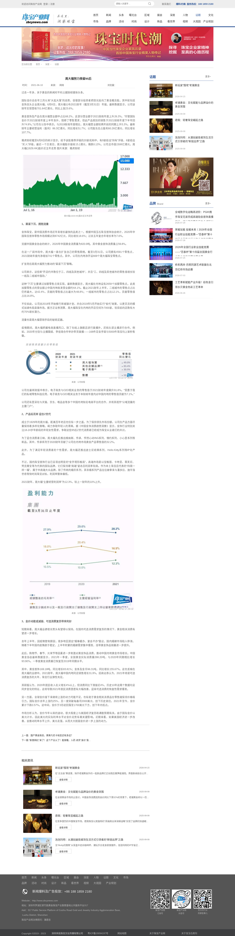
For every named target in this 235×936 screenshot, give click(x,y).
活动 (121, 21)
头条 (121, 15)
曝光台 (133, 15)
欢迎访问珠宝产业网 (32, 4)
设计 (146, 21)
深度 (172, 15)
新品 (159, 21)
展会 (159, 15)
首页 (95, 15)
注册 (52, 4)
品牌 (108, 21)
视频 (185, 21)
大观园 (197, 21)
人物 (185, 15)
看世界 (171, 21)
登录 (45, 4)
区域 (146, 15)
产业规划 (208, 21)
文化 (210, 15)
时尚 (134, 21)
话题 (198, 15)
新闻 (108, 15)
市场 (95, 21)
